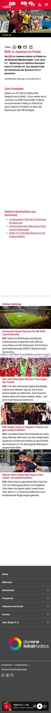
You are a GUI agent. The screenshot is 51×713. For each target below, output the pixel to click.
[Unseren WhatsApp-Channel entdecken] (3, 675)
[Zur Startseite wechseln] (9, 5)
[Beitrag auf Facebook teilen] (19, 47)
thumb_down (34, 706)
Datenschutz (21, 665)
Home (5, 574)
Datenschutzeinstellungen (14, 669)
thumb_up (44, 706)
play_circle (39, 706)
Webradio (7, 582)
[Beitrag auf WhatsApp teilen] (14, 47)
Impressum (6, 665)
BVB (10, 56)
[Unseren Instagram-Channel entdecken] (12, 675)
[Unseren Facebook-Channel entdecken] (7, 675)
